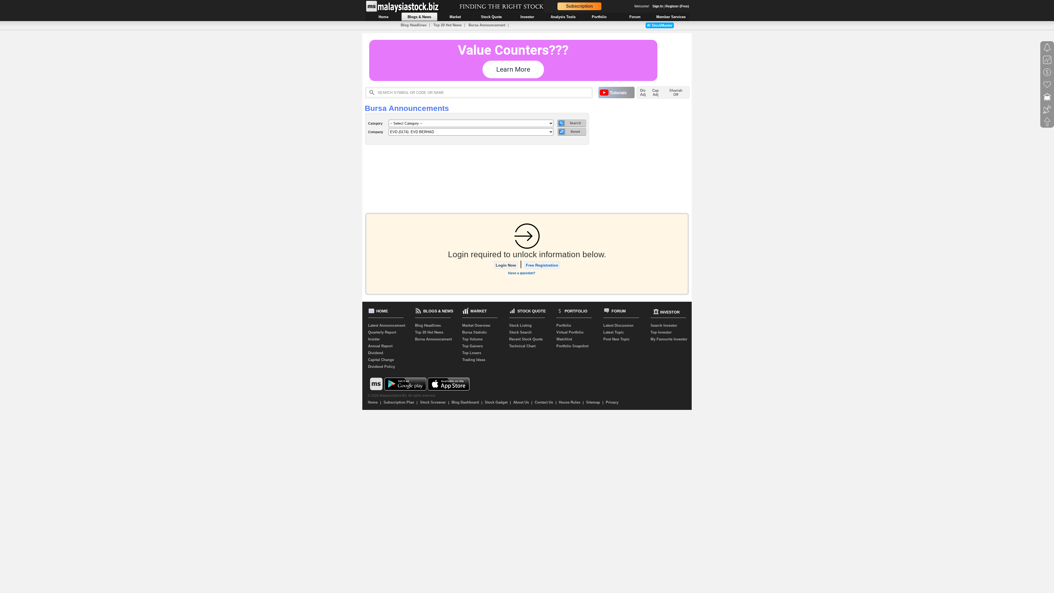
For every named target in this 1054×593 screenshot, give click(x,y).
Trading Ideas (473, 360)
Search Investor (664, 325)
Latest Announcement (386, 325)
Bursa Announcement (487, 25)
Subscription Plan (398, 402)
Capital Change (381, 360)
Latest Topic (613, 332)
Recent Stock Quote (526, 339)
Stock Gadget (496, 402)
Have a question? (521, 273)
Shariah (675, 92)
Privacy (612, 402)
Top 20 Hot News (447, 25)
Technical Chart (522, 346)
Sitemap (593, 402)
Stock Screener (433, 402)
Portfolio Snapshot (572, 346)
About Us (521, 402)
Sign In (657, 6)
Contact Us (544, 402)
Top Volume (472, 339)
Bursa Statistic (474, 332)
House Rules (569, 402)
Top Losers (471, 353)
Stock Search (520, 332)
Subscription (579, 6)
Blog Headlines (414, 25)
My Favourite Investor (669, 339)
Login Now (506, 265)
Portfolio (563, 325)
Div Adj (643, 92)
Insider (374, 339)
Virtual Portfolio (570, 332)
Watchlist (564, 339)
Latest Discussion (618, 325)
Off (675, 95)
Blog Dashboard (465, 402)
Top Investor (661, 332)
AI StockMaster (659, 25)
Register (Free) (677, 6)
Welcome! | (661, 6)
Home (373, 402)
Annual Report (380, 346)
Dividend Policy (381, 367)
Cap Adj (655, 92)
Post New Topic (616, 339)
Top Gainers (472, 346)
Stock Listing (520, 325)
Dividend (375, 353)
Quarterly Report (382, 332)
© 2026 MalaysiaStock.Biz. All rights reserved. (402, 396)
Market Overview (476, 325)
